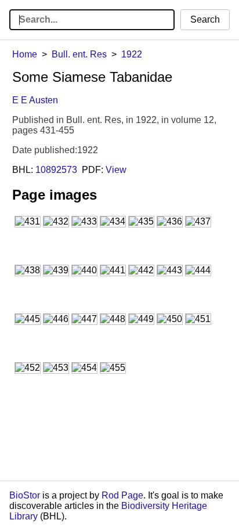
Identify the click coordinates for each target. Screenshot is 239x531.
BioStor (24, 495)
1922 (131, 54)
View (116, 170)
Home (24, 54)
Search (205, 19)
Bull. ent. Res (79, 54)
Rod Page (122, 495)
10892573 (56, 170)
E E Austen (35, 100)
